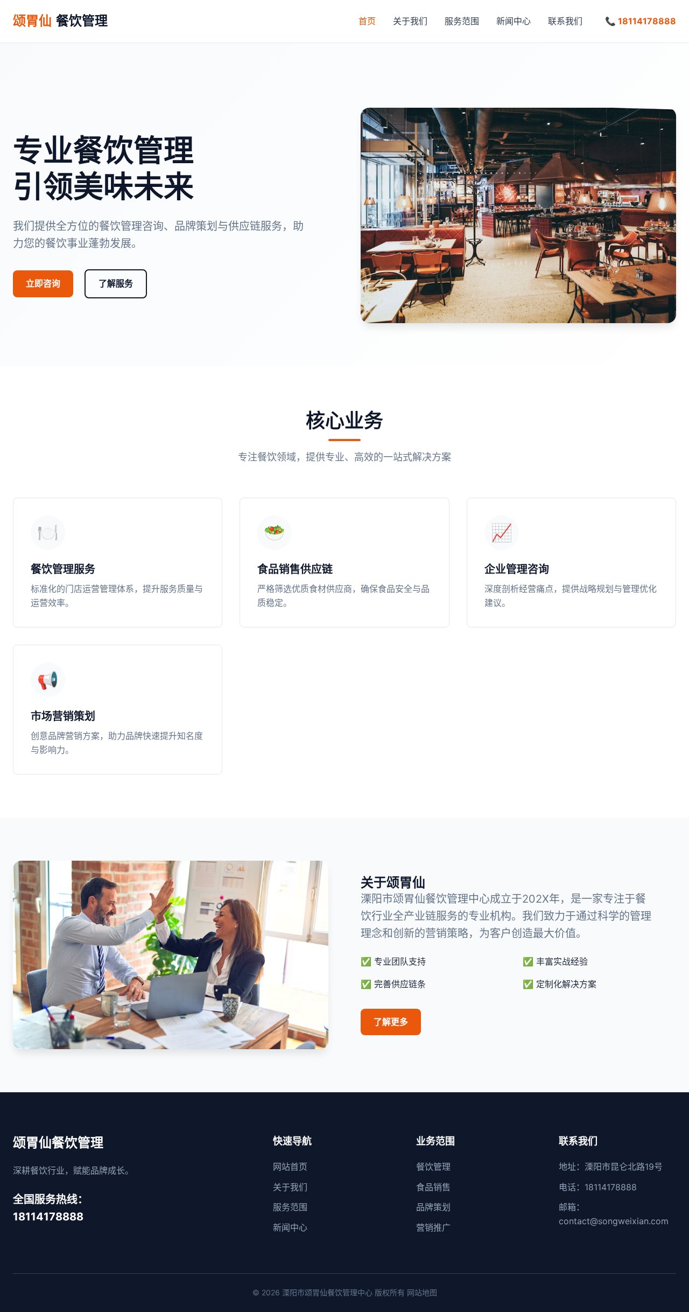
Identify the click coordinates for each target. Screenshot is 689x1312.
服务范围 (462, 21)
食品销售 (433, 1187)
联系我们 (565, 21)
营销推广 (433, 1227)
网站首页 (290, 1166)
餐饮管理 (60, 21)
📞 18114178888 (640, 21)
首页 (367, 21)
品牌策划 (433, 1207)
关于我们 (410, 21)
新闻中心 (513, 21)
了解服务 (116, 283)
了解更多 (391, 1021)
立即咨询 (43, 283)
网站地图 (422, 1292)
